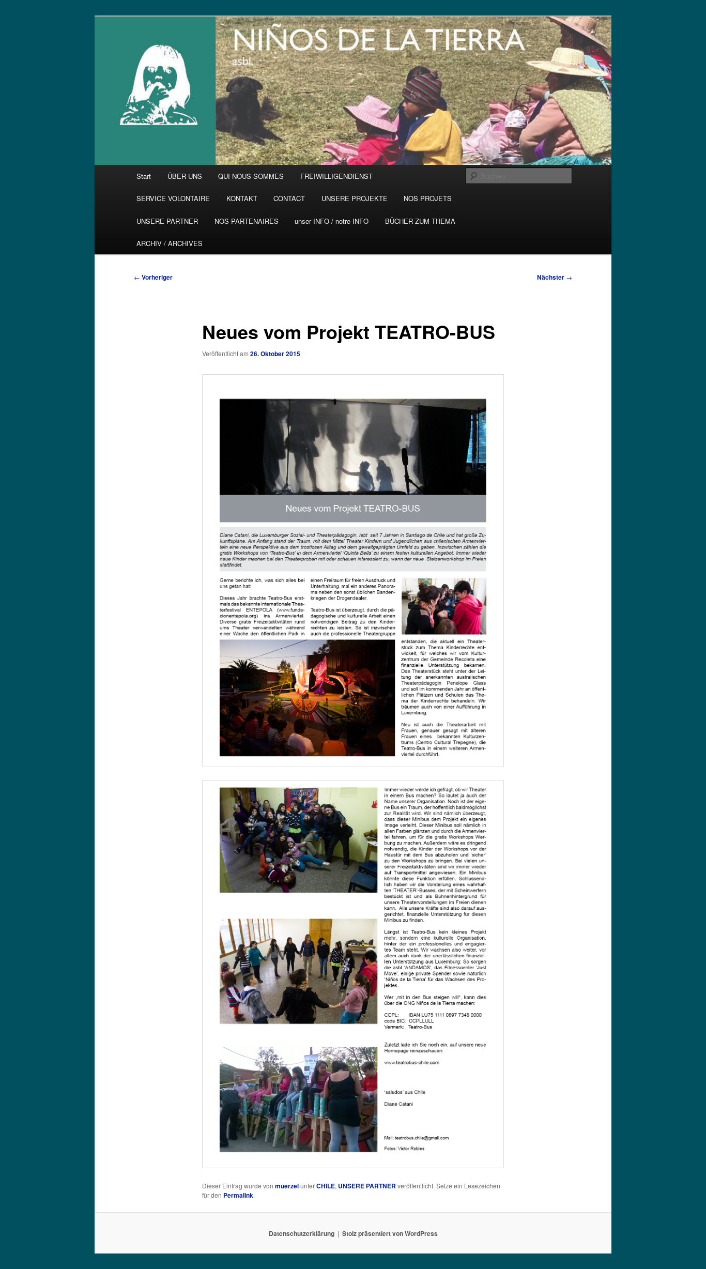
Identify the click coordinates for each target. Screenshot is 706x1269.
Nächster (554, 277)
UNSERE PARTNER (167, 221)
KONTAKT (241, 198)
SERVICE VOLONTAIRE (173, 198)
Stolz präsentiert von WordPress (390, 1233)
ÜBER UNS (184, 176)
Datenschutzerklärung (301, 1233)
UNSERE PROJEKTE (354, 198)
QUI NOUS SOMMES (251, 176)
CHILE (325, 1185)
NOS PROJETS (428, 198)
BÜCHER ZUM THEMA (420, 221)
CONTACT (289, 198)
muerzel (287, 1185)
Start (143, 176)
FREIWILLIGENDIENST (336, 176)
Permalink (238, 1195)
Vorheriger (153, 277)
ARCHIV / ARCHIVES (169, 243)
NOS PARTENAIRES (246, 221)
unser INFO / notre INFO (332, 221)
